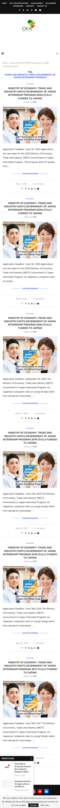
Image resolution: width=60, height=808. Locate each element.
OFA (35, 102)
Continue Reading (30, 174)
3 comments (39, 528)
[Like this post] (22, 189)
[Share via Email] (38, 189)
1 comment (39, 643)
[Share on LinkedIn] (32, 189)
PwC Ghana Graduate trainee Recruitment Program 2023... (23, 768)
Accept (33, 805)
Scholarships (37, 3)
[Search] (57, 54)
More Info (44, 805)
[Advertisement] (30, 39)
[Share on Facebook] (25, 189)
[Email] (40, 10)
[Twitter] (23, 10)
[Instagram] (31, 10)
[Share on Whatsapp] (35, 189)
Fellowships (50, 3)
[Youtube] (36, 10)
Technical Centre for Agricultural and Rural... (23, 784)
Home (4, 3)
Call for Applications (18, 3)
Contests (30, 6)
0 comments (38, 184)
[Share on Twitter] (29, 188)
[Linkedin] (27, 10)
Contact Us (42, 6)
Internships (18, 6)
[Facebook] (19, 10)
